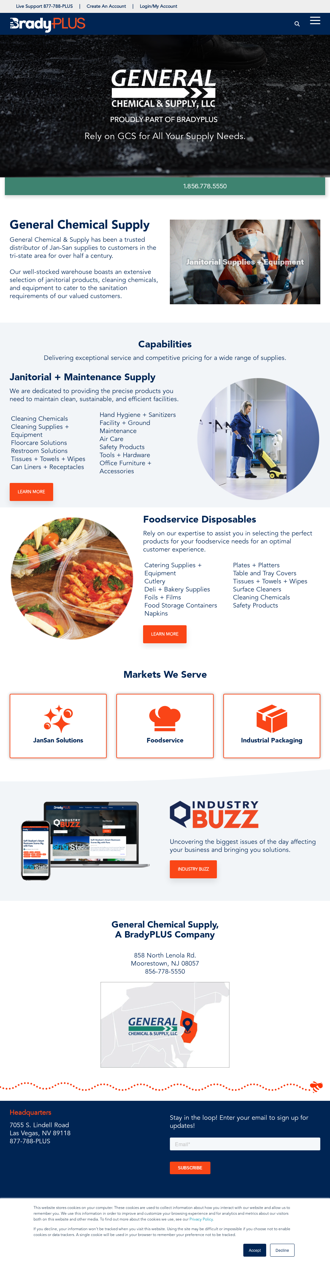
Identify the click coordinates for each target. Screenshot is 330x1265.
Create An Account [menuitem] (106, 6)
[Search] (297, 24)
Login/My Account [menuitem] (158, 6)
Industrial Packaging (272, 740)
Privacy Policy (201, 1219)
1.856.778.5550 (205, 186)
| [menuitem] (79, 6)
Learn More (31, 492)
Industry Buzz (193, 869)
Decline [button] (282, 1250)
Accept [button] (255, 1250)
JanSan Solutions (58, 740)
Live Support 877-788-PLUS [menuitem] (44, 6)
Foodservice (165, 740)
